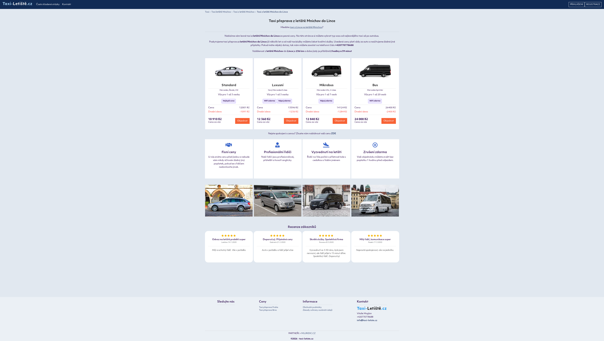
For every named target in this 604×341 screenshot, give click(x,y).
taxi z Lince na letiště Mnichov (306, 27)
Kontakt (66, 4)
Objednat (242, 121)
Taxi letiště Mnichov (221, 12)
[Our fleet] (229, 201)
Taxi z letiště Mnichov (243, 12)
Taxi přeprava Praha (268, 307)
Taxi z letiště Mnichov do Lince (272, 12)
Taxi (207, 12)
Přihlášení (576, 4)
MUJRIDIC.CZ (308, 333)
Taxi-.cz (17, 4)
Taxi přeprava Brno (268, 310)
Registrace (593, 4)
